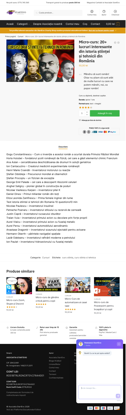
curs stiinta (67, 257)
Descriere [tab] (63, 146)
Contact (52, 371)
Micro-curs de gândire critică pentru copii (47, 299)
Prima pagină (10, 36)
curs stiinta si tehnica (85, 257)
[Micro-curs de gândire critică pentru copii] (48, 284)
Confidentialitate (56, 378)
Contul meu (91, 15)
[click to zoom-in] (40, 61)
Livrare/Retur (54, 364)
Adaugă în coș (105, 113)
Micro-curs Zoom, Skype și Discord (15, 302)
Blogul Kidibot (55, 361)
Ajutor (104, 15)
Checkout (115, 15)
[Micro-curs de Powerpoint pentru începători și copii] (106, 286)
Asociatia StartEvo (57, 357)
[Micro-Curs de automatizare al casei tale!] (77, 285)
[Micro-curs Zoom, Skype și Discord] (19, 285)
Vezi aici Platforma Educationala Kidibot (23, 409)
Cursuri (20, 36)
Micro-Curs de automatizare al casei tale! (76, 302)
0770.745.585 (23, 2)
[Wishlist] (28, 281)
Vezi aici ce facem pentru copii (101, 30)
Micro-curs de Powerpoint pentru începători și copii (104, 306)
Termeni (52, 374)
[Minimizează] (119, 344)
